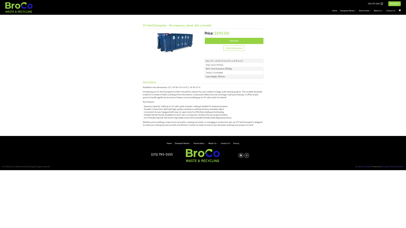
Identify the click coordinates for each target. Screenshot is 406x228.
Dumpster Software (363, 166)
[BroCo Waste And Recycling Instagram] (246, 155)
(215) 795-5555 (374, 4)
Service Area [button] (364, 11)
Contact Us (390, 11)
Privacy (236, 143)
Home (334, 11)
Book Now (394, 4)
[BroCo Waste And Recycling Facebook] (241, 155)
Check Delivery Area (234, 48)
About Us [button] (378, 11)
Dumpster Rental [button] (347, 11)
